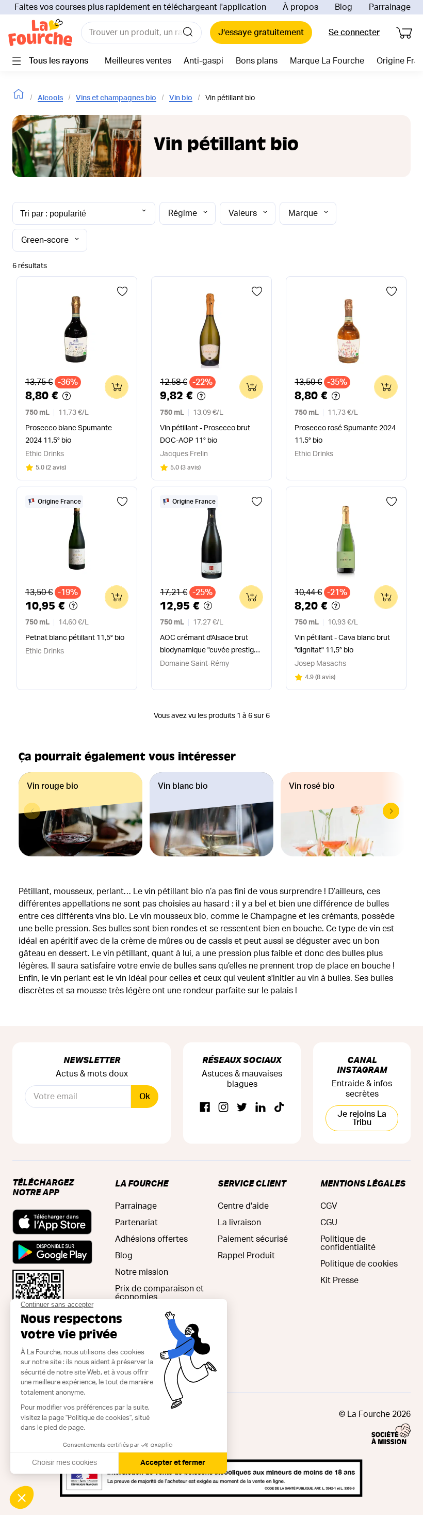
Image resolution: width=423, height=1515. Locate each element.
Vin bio (180, 98)
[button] (391, 811)
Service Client (252, 1183)
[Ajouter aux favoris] (122, 291)
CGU (328, 1223)
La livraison (239, 1223)
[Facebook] (205, 1108)
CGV (328, 1206)
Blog (343, 7)
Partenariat (136, 1223)
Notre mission (141, 1272)
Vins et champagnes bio (116, 98)
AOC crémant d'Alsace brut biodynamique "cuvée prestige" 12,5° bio (210, 645)
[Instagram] (223, 1108)
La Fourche (141, 1183)
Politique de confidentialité (348, 1243)
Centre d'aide (243, 1206)
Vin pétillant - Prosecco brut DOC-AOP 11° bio (205, 434)
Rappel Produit (246, 1256)
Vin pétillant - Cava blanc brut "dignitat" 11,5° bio (342, 644)
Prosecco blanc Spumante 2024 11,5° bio (68, 434)
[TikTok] (279, 1108)
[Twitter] (242, 1108)
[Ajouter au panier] (116, 387)
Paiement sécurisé (253, 1239)
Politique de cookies (359, 1264)
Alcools (50, 98)
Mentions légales (362, 1183)
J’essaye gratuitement (261, 32)
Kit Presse (339, 1280)
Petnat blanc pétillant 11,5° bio (74, 638)
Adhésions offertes (151, 1239)
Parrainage (390, 7)
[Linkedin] (260, 1108)
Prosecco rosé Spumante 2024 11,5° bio (345, 434)
